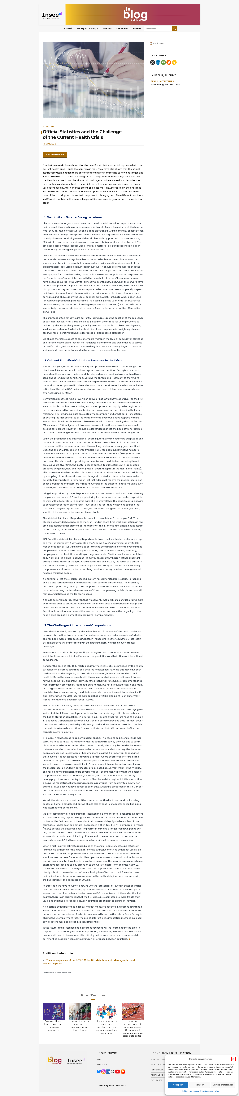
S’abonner (122, 28)
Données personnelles (209, 1091)
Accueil (68, 28)
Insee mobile (103, 1065)
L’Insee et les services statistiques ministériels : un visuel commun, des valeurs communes (106, 1027)
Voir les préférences (223, 1084)
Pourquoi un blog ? (87, 28)
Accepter (178, 1084)
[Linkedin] (158, 62)
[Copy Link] (174, 62)
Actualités (48, 126)
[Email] (163, 62)
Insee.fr (137, 28)
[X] (152, 62)
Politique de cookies (190, 1091)
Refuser (200, 1084)
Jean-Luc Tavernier (162, 81)
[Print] (168, 62)
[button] (233, 1059)
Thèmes (107, 28)
